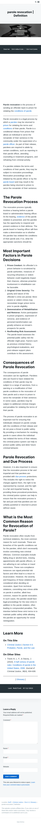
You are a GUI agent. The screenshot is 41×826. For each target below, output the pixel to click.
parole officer (9, 144)
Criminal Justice (18, 802)
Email (5, 757)
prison (6, 125)
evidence (21, 217)
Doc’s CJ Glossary (30, 802)
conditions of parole (23, 111)
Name (5, 748)
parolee (13, 122)
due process (20, 476)
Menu (38, 2)
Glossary (20, 679)
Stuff (9, 802)
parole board (8, 182)
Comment (7, 720)
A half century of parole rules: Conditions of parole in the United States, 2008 (21, 665)
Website (6, 767)
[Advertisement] (20, 76)
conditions (7, 128)
